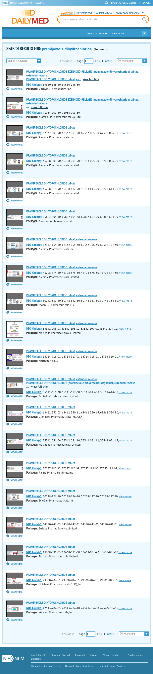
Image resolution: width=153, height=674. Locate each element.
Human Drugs (84, 12)
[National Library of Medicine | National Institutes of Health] (13, 658)
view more (125, 133)
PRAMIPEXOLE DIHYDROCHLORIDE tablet (50, 127)
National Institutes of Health (45, 666)
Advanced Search (97, 33)
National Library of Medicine (27, 2)
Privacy (93, 654)
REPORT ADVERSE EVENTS (123, 2)
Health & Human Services (112, 666)
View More (118, 33)
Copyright (80, 654)
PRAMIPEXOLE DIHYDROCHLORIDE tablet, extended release (61, 239)
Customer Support (61, 654)
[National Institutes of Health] (6, 2)
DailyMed (30, 17)
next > (109, 60)
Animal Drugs (104, 12)
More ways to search (128, 12)
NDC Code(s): (34, 84)
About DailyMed (39, 654)
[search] (144, 19)
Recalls (146, 2)
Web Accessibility (111, 654)
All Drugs (67, 12)
